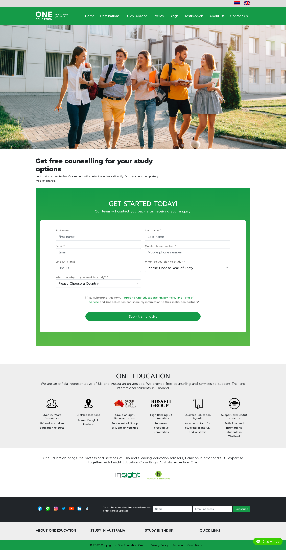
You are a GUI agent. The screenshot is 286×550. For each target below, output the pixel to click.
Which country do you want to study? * (82, 277)
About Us (216, 15)
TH (237, 3)
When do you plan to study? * (165, 262)
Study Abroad (136, 15)
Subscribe (242, 509)
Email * (60, 246)
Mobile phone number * (160, 246)
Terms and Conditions (187, 545)
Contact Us (239, 15)
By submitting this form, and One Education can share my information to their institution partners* (144, 300)
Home (89, 15)
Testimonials (193, 15)
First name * (64, 231)
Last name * (153, 231)
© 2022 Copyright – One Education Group (118, 545)
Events (158, 15)
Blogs (174, 15)
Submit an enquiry (143, 316)
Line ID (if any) (65, 262)
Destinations (109, 15)
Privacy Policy (159, 545)
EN (247, 3)
